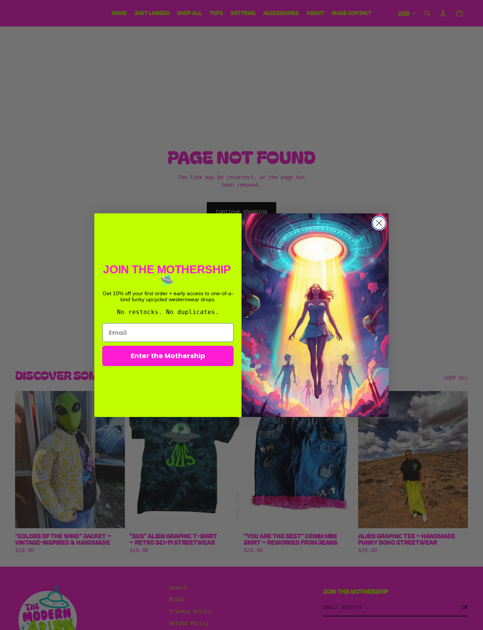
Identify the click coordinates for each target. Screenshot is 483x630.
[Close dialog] (379, 223)
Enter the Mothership (168, 355)
